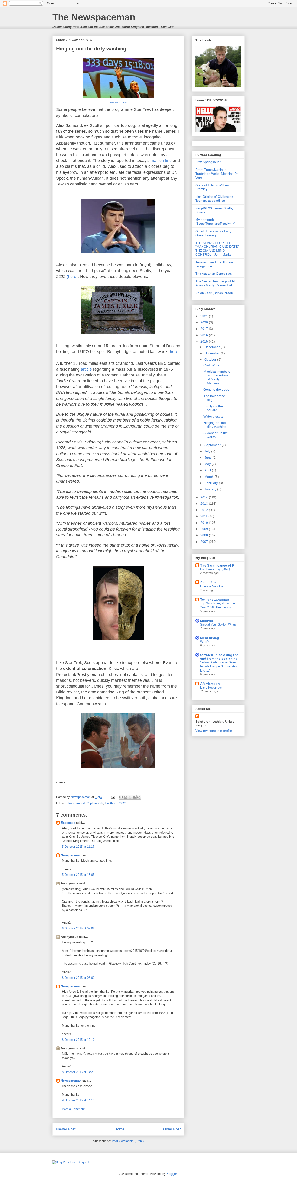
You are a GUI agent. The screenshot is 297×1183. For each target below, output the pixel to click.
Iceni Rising (209, 638)
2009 (204, 529)
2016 (204, 335)
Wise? (204, 641)
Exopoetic (68, 822)
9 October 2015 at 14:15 (78, 1100)
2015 (204, 341)
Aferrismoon (210, 683)
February (211, 483)
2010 (204, 522)
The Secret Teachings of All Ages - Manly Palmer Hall (215, 283)
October (210, 359)
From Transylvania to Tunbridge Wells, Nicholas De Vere (217, 173)
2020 (204, 322)
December (212, 347)
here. (174, 351)
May (208, 464)
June (208, 457)
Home (119, 1129)
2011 (204, 516)
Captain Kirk (95, 803)
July (207, 451)
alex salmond (76, 803)
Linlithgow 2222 (115, 803)
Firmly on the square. (213, 408)
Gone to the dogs (216, 389)
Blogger (172, 1174)
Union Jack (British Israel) (214, 293)
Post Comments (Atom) (128, 1141)
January (210, 489)
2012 (204, 510)
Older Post (172, 1129)
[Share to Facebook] (134, 797)
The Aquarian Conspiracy (213, 273)
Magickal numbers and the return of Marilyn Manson (216, 377)
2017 (204, 328)
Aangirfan (208, 582)
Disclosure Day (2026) (215, 569)
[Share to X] (130, 797)
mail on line (161, 160)
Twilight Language (215, 599)
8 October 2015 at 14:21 (78, 1072)
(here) (72, 276)
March (209, 476)
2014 (204, 497)
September (213, 445)
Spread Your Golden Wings (218, 624)
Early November (211, 687)
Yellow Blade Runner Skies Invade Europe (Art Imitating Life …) (219, 666)
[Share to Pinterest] (138, 797)
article (86, 369)
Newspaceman (71, 855)
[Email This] (121, 797)
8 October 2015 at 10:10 (78, 1039)
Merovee (207, 621)
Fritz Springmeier (208, 162)
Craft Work (211, 365)
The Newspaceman (93, 17)
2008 (204, 535)
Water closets (213, 416)
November (212, 353)
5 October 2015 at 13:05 (78, 875)
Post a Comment (73, 1109)
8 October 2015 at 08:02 (78, 977)
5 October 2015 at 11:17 (78, 846)
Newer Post (65, 1129)
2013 (204, 503)
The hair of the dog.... (214, 398)
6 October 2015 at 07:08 (78, 928)
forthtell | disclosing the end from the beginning (219, 656)
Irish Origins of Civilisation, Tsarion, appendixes (214, 198)
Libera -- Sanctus (211, 586)
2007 (204, 542)
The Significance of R (217, 565)
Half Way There (118, 102)
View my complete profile (213, 730)
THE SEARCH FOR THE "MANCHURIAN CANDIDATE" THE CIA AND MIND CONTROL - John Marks (217, 248)
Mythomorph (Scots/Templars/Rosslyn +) (215, 221)
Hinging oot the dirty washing (214, 424)
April (208, 470)
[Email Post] (112, 797)
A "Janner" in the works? (215, 435)
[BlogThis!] (125, 797)
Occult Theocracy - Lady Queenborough (213, 233)
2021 (204, 316)
